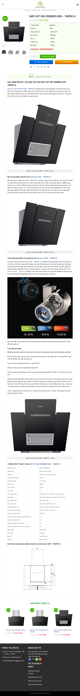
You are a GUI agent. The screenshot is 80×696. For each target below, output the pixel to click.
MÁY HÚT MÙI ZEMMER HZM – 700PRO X (44, 464)
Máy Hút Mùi (36, 10)
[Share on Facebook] (34, 67)
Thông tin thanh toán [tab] (43, 77)
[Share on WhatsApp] (31, 67)
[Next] (24, 31)
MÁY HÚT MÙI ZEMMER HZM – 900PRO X (63, 631)
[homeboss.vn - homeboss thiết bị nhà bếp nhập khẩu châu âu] (40, 4)
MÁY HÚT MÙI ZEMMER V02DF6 (16, 630)
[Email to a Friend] (41, 67)
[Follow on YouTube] (40, 659)
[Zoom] (4, 46)
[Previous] (4, 31)
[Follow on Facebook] (29, 659)
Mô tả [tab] (31, 77)
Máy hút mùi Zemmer (49, 10)
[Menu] (2, 4)
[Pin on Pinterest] (44, 67)
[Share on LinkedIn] (48, 67)
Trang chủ (27, 10)
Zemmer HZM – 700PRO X (40, 177)
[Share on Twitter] (38, 67)
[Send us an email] (33, 659)
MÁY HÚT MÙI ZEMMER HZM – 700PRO (39, 631)
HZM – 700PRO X (31, 180)
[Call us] (36, 659)
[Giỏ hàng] (78, 4)
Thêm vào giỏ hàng (48, 56)
